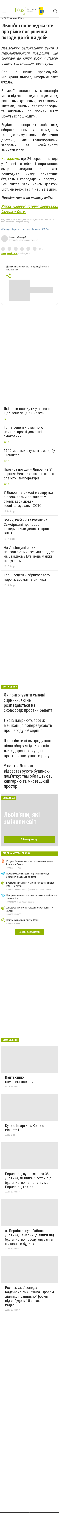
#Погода (5, 229)
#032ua (45, 229)
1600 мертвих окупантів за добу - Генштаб (29, 452)
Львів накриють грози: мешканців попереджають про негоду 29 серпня (28, 725)
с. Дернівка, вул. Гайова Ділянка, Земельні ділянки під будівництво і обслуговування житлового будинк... (29, 1237)
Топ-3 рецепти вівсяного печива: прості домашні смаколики (23, 431)
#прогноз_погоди (21, 229)
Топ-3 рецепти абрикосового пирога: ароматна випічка (27, 577)
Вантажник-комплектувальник (20, 1079)
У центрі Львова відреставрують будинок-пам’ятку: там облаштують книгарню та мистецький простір (28, 776)
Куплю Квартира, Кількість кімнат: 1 (26, 1127)
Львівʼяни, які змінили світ (22, 818)
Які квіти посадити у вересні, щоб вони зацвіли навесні (27, 411)
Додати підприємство (30, 931)
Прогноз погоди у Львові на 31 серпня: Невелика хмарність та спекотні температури (29, 473)
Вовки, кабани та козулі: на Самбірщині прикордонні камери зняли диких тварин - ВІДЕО (27, 526)
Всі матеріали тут (29, 839)
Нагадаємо (10, 158)
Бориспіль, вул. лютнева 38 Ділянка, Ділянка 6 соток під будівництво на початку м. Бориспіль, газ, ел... (28, 1180)
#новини (35, 229)
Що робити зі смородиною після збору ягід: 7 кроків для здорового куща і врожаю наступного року (27, 748)
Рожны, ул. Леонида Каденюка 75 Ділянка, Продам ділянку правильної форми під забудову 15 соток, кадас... (29, 1296)
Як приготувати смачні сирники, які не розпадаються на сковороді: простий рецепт (28, 702)
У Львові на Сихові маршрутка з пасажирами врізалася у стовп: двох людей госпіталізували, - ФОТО (28, 499)
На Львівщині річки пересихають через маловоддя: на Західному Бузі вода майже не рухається (29, 554)
